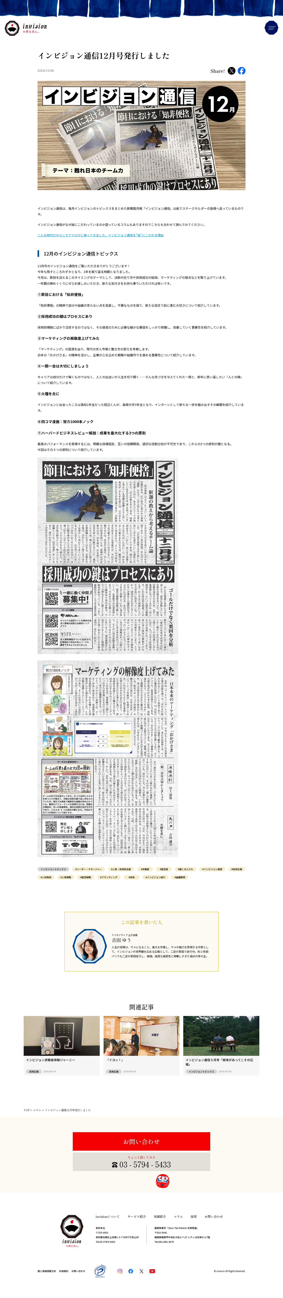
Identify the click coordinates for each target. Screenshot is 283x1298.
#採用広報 (236, 869)
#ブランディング (108, 877)
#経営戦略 (85, 877)
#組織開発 (180, 877)
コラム (178, 1216)
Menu (271, 28)
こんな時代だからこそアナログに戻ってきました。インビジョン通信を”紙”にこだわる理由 (101, 235)
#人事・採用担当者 (121, 869)
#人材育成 (46, 877)
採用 (194, 1216)
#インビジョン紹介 (155, 877)
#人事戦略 (65, 877)
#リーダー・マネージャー (88, 869)
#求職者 (145, 869)
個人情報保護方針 (47, 1271)
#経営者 (164, 869)
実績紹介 (160, 1216)
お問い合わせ (141, 1141)
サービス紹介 (136, 1216)
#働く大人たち (185, 869)
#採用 (132, 877)
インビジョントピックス (53, 869)
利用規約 (63, 1271)
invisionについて (108, 1216)
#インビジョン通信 (212, 869)
